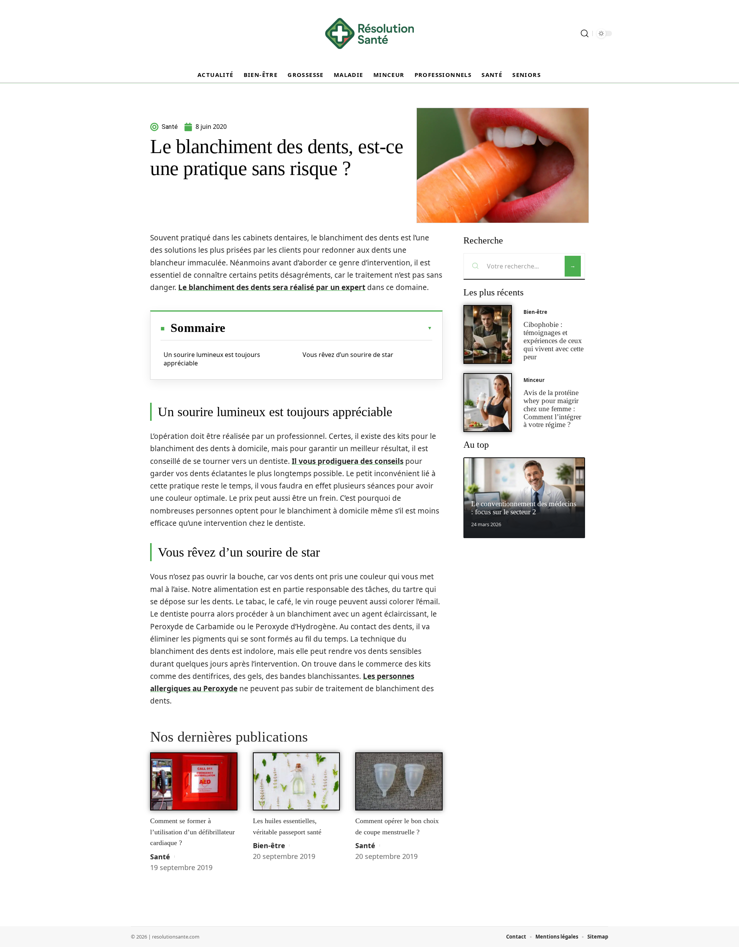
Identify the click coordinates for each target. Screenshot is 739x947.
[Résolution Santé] (369, 33)
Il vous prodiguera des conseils (347, 461)
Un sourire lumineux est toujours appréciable (212, 358)
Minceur (534, 380)
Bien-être (269, 845)
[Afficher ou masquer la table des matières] (328, 328)
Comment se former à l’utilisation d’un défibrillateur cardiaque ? (192, 832)
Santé (160, 856)
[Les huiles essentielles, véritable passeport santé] (296, 781)
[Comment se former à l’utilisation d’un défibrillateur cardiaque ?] (193, 781)
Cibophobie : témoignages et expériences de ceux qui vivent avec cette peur (553, 340)
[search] (585, 33)
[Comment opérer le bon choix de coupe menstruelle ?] (399, 781)
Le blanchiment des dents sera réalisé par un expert (271, 287)
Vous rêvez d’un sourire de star (349, 354)
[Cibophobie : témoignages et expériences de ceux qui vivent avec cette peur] (488, 334)
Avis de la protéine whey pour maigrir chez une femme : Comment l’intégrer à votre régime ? (552, 408)
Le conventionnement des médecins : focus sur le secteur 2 (523, 508)
